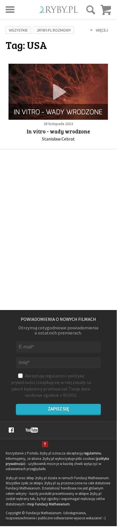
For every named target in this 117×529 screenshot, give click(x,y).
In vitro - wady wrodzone (58, 131)
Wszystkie (18, 30)
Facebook (11, 430)
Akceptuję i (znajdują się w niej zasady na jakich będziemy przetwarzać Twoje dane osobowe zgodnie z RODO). (51, 385)
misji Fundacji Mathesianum (48, 504)
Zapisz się (58, 409)
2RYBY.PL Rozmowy (54, 30)
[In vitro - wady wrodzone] (58, 92)
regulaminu (92, 453)
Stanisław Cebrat (58, 139)
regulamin (55, 376)
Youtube (31, 430)
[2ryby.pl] (58, 11)
